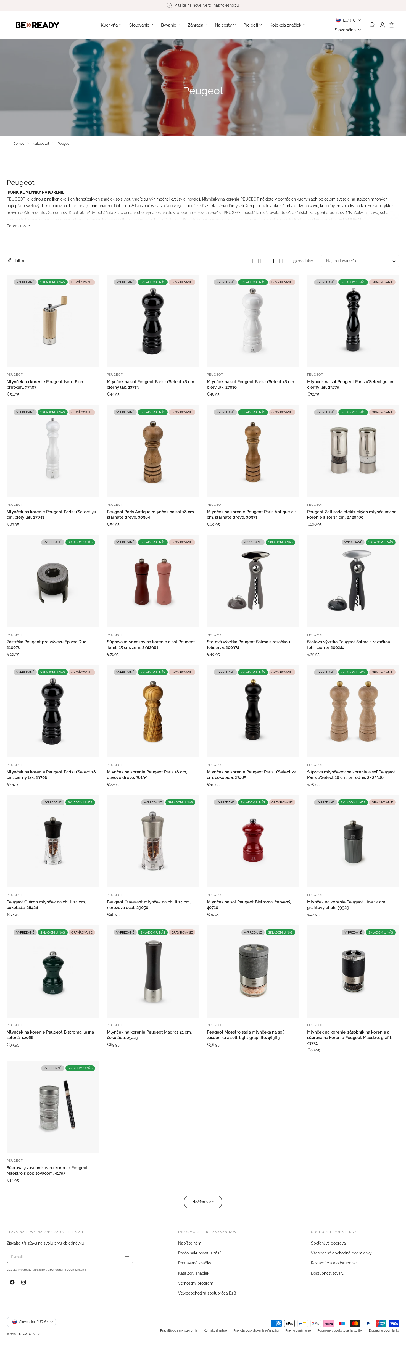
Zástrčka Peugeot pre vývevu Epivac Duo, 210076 (47, 644)
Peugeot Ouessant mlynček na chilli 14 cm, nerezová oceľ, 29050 (149, 905)
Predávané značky (194, 1263)
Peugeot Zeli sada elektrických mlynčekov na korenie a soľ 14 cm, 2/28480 (351, 514)
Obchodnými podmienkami (67, 1270)
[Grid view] (250, 261)
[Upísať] (127, 1256)
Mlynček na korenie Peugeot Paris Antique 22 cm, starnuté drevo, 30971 (251, 514)
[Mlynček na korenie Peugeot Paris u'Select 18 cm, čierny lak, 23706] (53, 711)
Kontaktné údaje (215, 1330)
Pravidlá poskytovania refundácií (256, 1330)
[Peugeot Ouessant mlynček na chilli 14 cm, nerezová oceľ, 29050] (153, 841)
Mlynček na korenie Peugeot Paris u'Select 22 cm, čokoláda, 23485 (251, 774)
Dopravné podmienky (384, 1330)
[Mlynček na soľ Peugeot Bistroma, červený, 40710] (253, 841)
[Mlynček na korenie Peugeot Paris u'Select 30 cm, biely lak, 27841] (53, 451)
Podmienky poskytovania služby (340, 1330)
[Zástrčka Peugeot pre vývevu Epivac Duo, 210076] (53, 581)
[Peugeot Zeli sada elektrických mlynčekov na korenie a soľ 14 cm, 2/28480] (353, 451)
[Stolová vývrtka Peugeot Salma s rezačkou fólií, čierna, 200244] (353, 581)
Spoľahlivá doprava (328, 1243)
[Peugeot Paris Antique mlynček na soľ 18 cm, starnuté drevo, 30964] (153, 451)
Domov (18, 143)
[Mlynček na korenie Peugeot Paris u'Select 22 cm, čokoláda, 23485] (253, 711)
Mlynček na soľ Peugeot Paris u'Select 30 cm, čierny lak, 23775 (351, 384)
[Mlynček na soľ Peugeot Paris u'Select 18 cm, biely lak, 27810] (253, 321)
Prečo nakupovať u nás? (199, 1253)
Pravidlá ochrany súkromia (178, 1330)
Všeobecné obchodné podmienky (341, 1253)
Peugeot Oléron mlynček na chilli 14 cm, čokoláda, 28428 (46, 905)
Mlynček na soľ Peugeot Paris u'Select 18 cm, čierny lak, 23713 (151, 384)
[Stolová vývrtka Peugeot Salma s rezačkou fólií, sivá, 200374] (253, 581)
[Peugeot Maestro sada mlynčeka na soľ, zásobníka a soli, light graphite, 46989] (253, 971)
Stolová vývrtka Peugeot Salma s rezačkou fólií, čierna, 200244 (348, 644)
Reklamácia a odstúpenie (334, 1263)
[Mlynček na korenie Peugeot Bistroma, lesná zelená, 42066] (53, 971)
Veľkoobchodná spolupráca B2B (207, 1293)
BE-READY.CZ (29, 1334)
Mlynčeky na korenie (220, 199)
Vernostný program (195, 1283)
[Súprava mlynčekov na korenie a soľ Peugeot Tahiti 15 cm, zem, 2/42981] (153, 581)
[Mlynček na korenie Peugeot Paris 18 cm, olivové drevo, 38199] (153, 711)
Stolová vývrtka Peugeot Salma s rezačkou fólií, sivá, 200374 (248, 644)
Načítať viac (203, 1202)
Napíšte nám (189, 1243)
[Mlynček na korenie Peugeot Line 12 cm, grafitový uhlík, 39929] (353, 841)
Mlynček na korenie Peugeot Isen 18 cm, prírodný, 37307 (46, 384)
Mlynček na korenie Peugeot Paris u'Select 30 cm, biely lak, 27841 (51, 514)
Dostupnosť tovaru (327, 1273)
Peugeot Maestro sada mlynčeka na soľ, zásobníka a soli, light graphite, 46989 (245, 1035)
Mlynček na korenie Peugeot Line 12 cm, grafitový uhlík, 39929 (346, 905)
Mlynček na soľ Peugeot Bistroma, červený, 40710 (249, 905)
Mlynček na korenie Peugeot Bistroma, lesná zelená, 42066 (50, 1035)
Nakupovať (41, 143)
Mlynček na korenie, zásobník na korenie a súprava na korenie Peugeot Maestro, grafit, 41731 (349, 1038)
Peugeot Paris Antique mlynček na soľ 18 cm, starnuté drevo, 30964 (151, 514)
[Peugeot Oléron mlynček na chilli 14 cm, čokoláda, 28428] (53, 841)
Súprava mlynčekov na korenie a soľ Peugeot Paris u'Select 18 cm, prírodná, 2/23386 (351, 774)
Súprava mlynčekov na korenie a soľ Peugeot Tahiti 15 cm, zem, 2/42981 (151, 644)
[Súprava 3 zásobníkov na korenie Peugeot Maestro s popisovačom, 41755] (53, 1107)
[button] (372, 25)
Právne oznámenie (298, 1330)
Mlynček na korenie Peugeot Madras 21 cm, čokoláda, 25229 (149, 1035)
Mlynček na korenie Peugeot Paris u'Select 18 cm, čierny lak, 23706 (51, 774)
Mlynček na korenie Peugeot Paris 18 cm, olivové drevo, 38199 (147, 774)
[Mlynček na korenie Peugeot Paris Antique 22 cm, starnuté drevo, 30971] (253, 451)
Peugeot (64, 143)
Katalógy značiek (193, 1273)
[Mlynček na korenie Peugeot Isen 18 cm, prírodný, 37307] (53, 321)
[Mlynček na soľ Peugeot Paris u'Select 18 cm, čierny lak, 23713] (153, 321)
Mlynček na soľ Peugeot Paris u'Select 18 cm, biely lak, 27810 (251, 384)
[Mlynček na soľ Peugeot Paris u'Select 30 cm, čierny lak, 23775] (353, 321)
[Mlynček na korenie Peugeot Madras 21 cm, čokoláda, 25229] (153, 971)
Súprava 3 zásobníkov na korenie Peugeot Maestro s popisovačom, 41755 (47, 1170)
